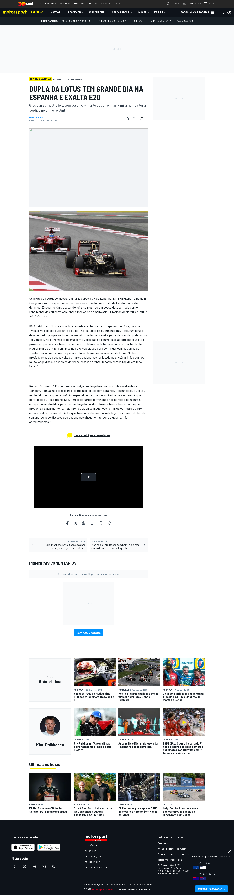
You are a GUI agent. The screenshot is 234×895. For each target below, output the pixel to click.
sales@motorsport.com (170, 859)
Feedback (163, 843)
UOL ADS (118, 3)
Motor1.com (91, 850)
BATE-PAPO (194, 3)
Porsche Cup (96, 12)
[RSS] (53, 866)
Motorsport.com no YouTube (77, 20)
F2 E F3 (158, 12)
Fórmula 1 (37, 12)
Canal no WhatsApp (160, 20)
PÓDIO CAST (138, 20)
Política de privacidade (140, 884)
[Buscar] (222, 12)
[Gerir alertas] (109, 523)
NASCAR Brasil (121, 12)
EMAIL (212, 3)
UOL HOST (65, 3)
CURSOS (92, 3)
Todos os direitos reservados (133, 889)
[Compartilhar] (127, 118)
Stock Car (74, 12)
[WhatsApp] (83, 523)
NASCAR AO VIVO (185, 20)
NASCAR (142, 12)
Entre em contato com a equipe (174, 854)
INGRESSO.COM (48, 3)
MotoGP (55, 12)
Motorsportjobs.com (95, 856)
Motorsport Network (104, 889)
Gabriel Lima (36, 117)
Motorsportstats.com (96, 867)
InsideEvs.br (91, 845)
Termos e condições (92, 884)
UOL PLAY (105, 3)
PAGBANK (79, 3)
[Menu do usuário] (229, 12)
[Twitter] (75, 523)
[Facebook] (67, 523)
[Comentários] (143, 118)
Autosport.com (93, 861)
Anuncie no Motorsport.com (172, 848)
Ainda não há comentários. (88, 574)
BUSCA (176, 3)
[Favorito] (134, 118)
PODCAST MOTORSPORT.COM (112, 20)
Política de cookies (115, 884)
